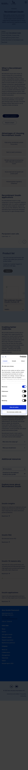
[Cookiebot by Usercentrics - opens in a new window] (20, 357)
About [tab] (23, 361)
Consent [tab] (5, 361)
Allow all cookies (14, 407)
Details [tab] (14, 361)
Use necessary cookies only (14, 412)
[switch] (24, 391)
